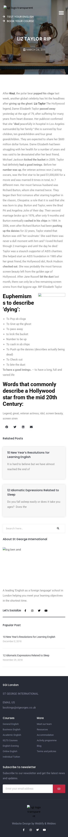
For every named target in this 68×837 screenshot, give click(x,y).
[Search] (58, 528)
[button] (61, 13)
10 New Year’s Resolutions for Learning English (28, 454)
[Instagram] (32, 610)
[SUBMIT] (59, 788)
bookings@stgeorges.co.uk (19, 707)
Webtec (51, 823)
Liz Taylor (40, 103)
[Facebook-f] (25, 610)
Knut (12, 93)
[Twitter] (39, 610)
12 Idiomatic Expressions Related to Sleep (26, 655)
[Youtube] (46, 610)
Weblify (39, 823)
